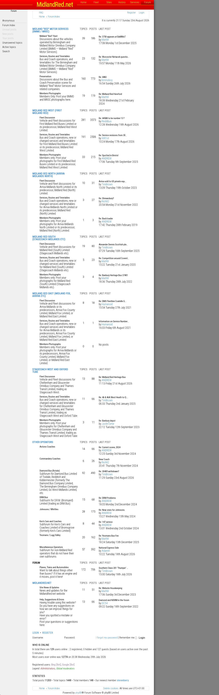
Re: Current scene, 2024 (109, 447)
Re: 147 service (106, 522)
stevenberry (123, 680)
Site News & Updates (49, 587)
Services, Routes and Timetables (55, 56)
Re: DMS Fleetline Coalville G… (112, 301)
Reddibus (107, 121)
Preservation (45, 76)
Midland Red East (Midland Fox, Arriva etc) (51, 295)
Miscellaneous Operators (51, 547)
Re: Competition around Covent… (114, 258)
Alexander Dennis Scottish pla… (113, 244)
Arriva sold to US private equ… (112, 181)
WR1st (105, 138)
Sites (109, 2)
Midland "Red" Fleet (49, 36)
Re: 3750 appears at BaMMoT (112, 36)
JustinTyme (108, 423)
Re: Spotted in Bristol (108, 155)
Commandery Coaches (50, 458)
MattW (105, 39)
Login (35, 632)
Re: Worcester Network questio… (114, 56)
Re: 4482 (103, 77)
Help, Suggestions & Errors (52, 599)
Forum (147, 2)
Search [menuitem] (6, 51)
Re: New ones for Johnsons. (112, 510)
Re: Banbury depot (107, 420)
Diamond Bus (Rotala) (50, 470)
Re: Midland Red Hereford (110, 94)
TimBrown (107, 184)
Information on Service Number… (114, 321)
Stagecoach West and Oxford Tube (50, 370)
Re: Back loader (106, 218)
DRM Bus (44, 497)
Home (83, 2)
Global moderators (65, 668)
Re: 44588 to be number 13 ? (112, 118)
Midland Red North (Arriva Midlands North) (48, 175)
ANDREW (107, 158)
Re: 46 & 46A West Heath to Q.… (113, 397)
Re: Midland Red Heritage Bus (112, 377)
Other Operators (42, 442)
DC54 (105, 603)
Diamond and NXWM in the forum (114, 600)
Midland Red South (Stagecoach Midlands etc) (48, 238)
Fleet (96, 2)
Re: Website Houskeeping (110, 588)
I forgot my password (107, 637)
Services (134, 2)
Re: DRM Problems (107, 497)
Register (47, 632)
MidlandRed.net (41, 582)
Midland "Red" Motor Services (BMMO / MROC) (50, 30)
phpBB (78, 692)
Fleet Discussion (47, 117)
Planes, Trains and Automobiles (54, 567)
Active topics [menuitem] (9, 47)
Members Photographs (50, 93)
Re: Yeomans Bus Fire (109, 535)
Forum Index (8, 25)
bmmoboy (107, 80)
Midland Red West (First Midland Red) (47, 112)
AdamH (106, 550)
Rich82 (105, 201)
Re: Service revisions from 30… (113, 135)
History (122, 2)
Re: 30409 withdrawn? (109, 471)
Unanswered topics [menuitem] (12, 42)
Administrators (48, 668)
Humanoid (107, 304)
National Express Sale (109, 547)
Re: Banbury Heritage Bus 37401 (113, 275)
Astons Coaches (47, 446)
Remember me (127, 637)
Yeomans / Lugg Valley (50, 535)
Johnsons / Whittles (49, 509)
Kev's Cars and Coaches (51, 521)
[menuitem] (40, 12)
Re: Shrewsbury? (106, 198)
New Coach (104, 459)
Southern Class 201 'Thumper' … (113, 568)
